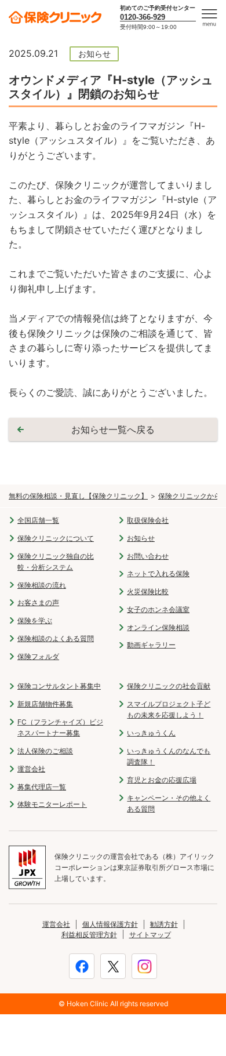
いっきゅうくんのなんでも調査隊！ (168, 756)
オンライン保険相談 (158, 627)
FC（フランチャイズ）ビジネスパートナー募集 (60, 727)
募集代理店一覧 (41, 786)
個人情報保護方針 (110, 924)
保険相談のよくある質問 (55, 638)
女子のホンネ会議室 (158, 609)
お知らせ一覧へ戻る (113, 429)
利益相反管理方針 (89, 934)
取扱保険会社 (148, 520)
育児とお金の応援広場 (161, 779)
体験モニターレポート (52, 804)
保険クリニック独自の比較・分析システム (55, 561)
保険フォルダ (38, 656)
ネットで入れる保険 (158, 573)
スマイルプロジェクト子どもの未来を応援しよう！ (168, 709)
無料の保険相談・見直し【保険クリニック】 (78, 495)
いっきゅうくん (151, 733)
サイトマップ (150, 934)
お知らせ (141, 538)
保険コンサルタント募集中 (59, 686)
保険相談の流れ (41, 585)
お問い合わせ (148, 556)
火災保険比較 (148, 591)
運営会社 (31, 768)
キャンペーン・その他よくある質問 (168, 803)
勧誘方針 (164, 924)
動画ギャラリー (151, 644)
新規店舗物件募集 (45, 704)
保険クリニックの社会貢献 (168, 686)
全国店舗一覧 (38, 520)
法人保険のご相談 (45, 751)
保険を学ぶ (34, 620)
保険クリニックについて (55, 538)
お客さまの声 (38, 602)
